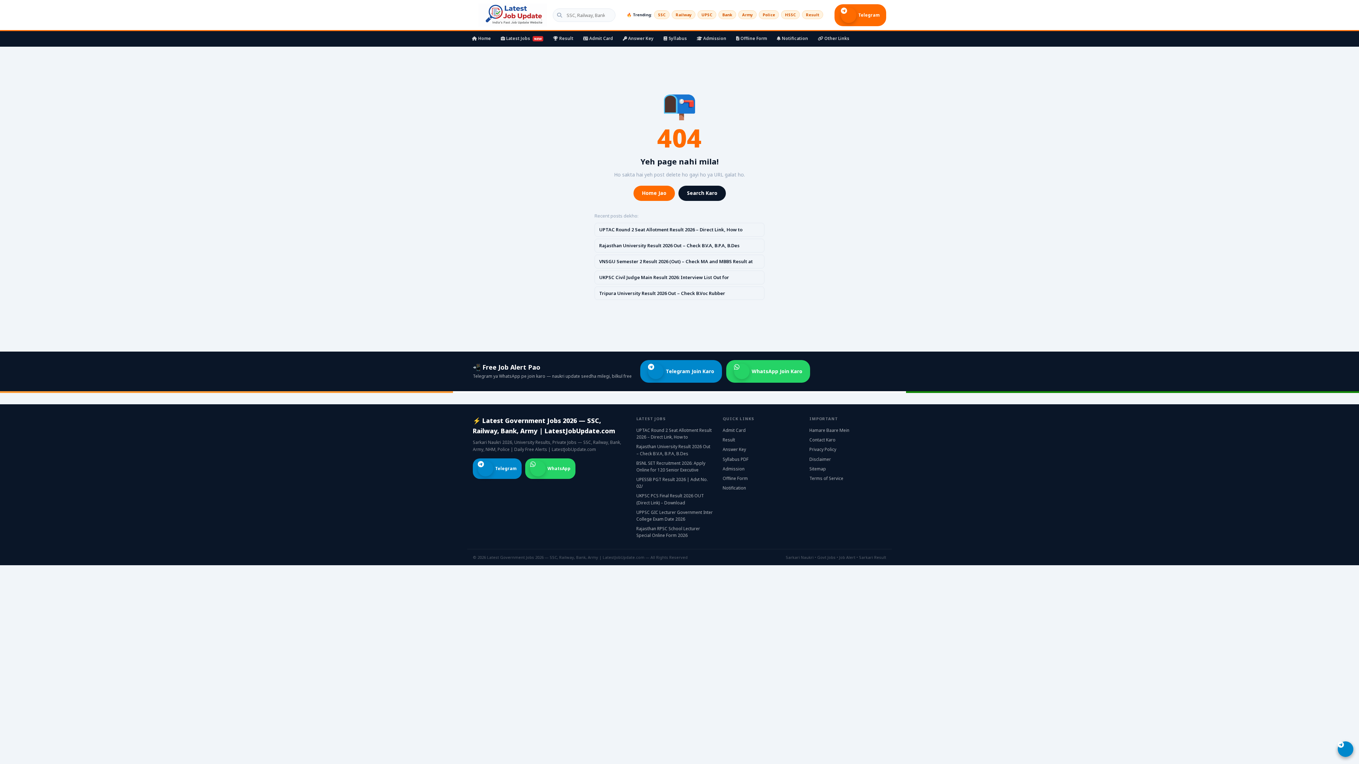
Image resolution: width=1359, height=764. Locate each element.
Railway (684, 14)
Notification (794, 38)
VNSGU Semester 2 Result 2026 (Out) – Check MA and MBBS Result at (676, 261)
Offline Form (753, 38)
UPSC (706, 14)
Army (747, 14)
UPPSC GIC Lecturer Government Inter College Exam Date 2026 (674, 515)
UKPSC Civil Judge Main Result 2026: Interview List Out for (664, 277)
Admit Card (600, 38)
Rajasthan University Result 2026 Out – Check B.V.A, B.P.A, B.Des (669, 245)
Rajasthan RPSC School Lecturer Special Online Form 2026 (668, 532)
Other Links (836, 38)
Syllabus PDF (736, 459)
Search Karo (702, 193)
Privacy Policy (822, 449)
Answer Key (640, 38)
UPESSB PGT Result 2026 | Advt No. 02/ (672, 482)
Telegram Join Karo (690, 371)
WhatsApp (558, 468)
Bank (727, 14)
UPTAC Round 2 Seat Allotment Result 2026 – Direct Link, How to (670, 229)
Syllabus (677, 38)
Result (812, 14)
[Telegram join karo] (1345, 749)
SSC (662, 14)
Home (484, 38)
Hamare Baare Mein (829, 430)
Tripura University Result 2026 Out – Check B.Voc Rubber (662, 293)
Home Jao (654, 193)
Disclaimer (820, 459)
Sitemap (817, 469)
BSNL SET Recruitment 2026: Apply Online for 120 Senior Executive (670, 466)
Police (769, 14)
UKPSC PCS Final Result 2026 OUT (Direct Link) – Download (670, 499)
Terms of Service (826, 478)
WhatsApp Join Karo (777, 371)
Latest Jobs (523, 38)
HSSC (790, 14)
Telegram (869, 15)
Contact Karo (822, 440)
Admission (714, 38)
